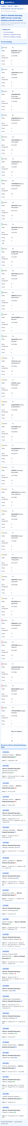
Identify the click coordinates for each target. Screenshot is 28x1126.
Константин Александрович (18, 493)
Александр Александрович (16, 96)
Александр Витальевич (17, 471)
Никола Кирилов (16, 646)
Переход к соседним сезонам (12, 34)
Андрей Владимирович (16, 51)
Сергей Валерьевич (16, 206)
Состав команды (8, 32)
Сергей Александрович (16, 624)
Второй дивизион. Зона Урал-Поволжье (12, 8)
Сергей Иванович (17, 690)
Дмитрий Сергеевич (17, 228)
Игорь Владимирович (17, 406)
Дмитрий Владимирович (16, 362)
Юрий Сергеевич (16, 427)
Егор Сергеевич (16, 163)
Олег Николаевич (16, 141)
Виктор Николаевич (18, 449)
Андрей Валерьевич (17, 253)
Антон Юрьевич (17, 318)
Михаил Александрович (17, 184)
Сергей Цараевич (17, 515)
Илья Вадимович (16, 602)
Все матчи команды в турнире (12, 37)
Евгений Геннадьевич (17, 558)
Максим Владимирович (17, 119)
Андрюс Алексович (16, 580)
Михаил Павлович (17, 73)
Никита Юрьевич (16, 340)
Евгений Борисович (17, 537)
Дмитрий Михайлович (16, 296)
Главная (3, 6)
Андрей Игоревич (18, 711)
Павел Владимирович (17, 668)
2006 (15, 6)
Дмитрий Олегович (17, 274)
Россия (10, 6)
